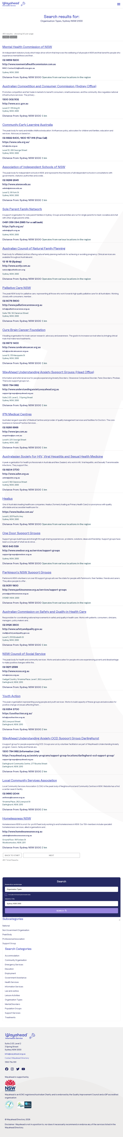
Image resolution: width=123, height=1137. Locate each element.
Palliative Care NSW (16, 288)
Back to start (12, 855)
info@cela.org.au (9, 146)
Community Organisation (16, 960)
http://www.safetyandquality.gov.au (22, 629)
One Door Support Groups (21, 533)
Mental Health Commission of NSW (27, 47)
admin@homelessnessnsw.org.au (17, 835)
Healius (7, 498)
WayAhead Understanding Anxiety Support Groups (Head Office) (48, 372)
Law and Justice (12, 991)
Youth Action (11, 696)
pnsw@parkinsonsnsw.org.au (15, 593)
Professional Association (14, 939)
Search (60, 910)
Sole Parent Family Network (22, 209)
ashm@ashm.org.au (11, 478)
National (6, 925)
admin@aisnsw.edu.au (12, 188)
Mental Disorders (12, 1004)
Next (13, 37)
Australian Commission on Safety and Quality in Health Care (44, 611)
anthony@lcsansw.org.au (13, 797)
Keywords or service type (13, 884)
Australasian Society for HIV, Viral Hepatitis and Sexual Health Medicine (52, 456)
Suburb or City (10, 899)
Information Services (14, 986)
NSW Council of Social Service (24, 654)
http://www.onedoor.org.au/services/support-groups (31, 550)
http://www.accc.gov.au (15, 103)
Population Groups (13, 1008)
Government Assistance (15, 977)
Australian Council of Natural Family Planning (33, 248)
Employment (10, 973)
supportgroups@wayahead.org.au (17, 393)
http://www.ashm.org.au (15, 473)
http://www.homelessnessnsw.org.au (22, 831)
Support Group (9, 943)
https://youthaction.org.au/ (17, 713)
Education (9, 969)
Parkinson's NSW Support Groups (26, 572)
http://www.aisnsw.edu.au (16, 184)
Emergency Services (14, 964)
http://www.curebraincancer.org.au (21, 347)
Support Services (12, 1013)
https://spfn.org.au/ (13, 226)
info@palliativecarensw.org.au (16, 309)
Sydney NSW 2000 (72, 20)
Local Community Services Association (29, 780)
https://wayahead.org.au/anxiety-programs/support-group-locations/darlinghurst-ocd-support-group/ (58, 755)
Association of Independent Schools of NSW (33, 167)
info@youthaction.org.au (13, 717)
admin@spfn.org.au (11, 230)
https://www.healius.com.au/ (18, 511)
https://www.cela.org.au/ (16, 142)
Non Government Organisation (16, 930)
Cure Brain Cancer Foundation (23, 330)
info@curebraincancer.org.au (15, 351)
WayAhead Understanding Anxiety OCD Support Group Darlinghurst (50, 738)
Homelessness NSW (16, 818)
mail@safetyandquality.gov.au (15, 633)
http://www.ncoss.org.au (15, 671)
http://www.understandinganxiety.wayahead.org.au (30, 389)
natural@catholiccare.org (13, 269)
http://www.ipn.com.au (14, 431)
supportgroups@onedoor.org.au (17, 554)
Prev (6, 37)
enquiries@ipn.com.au (12, 435)
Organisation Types (13, 999)
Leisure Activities (12, 995)
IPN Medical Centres (17, 414)
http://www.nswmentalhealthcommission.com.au (29, 64)
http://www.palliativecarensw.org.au (22, 304)
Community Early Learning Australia (27, 124)
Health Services (12, 982)
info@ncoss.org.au (10, 675)
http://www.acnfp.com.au (16, 265)
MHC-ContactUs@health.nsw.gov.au (18, 68)
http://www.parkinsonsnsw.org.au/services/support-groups (34, 589)
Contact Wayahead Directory (17, 1058)
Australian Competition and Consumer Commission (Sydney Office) (49, 86)
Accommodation (12, 955)
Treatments (10, 1017)
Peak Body (7, 934)
